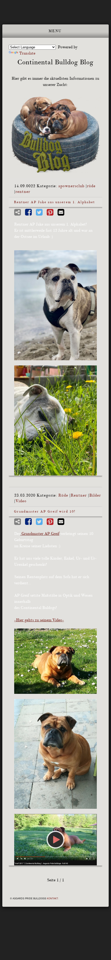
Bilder (95, 495)
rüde (91, 186)
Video (21, 501)
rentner (22, 191)
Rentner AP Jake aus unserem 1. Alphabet (54, 202)
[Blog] (55, 134)
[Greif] (55, 661)
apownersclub (71, 186)
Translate (27, 53)
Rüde (63, 495)
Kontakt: (53, 898)
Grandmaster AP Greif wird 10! (44, 511)
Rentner (79, 495)
